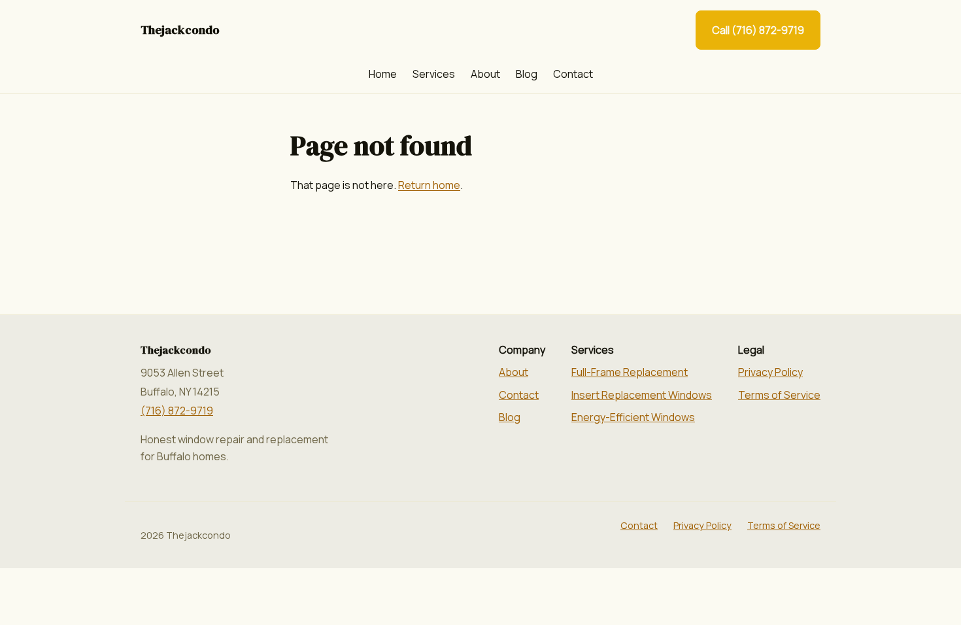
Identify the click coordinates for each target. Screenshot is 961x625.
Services (434, 74)
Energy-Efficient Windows (633, 417)
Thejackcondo (180, 30)
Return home (429, 185)
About (485, 74)
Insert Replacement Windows (641, 395)
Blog (526, 74)
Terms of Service (779, 395)
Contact (573, 74)
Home (383, 74)
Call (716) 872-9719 (758, 30)
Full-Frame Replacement (629, 372)
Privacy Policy (770, 372)
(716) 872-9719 (177, 410)
